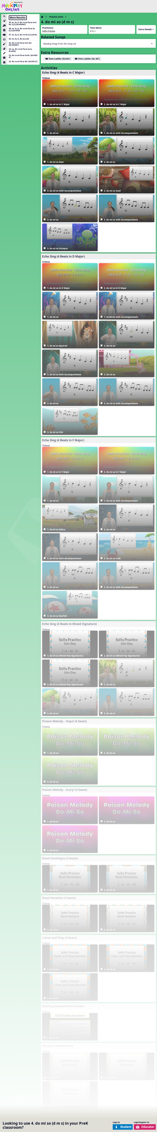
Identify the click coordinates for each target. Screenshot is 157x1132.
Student (125, 1127)
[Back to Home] (12, 6)
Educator (147, 1127)
